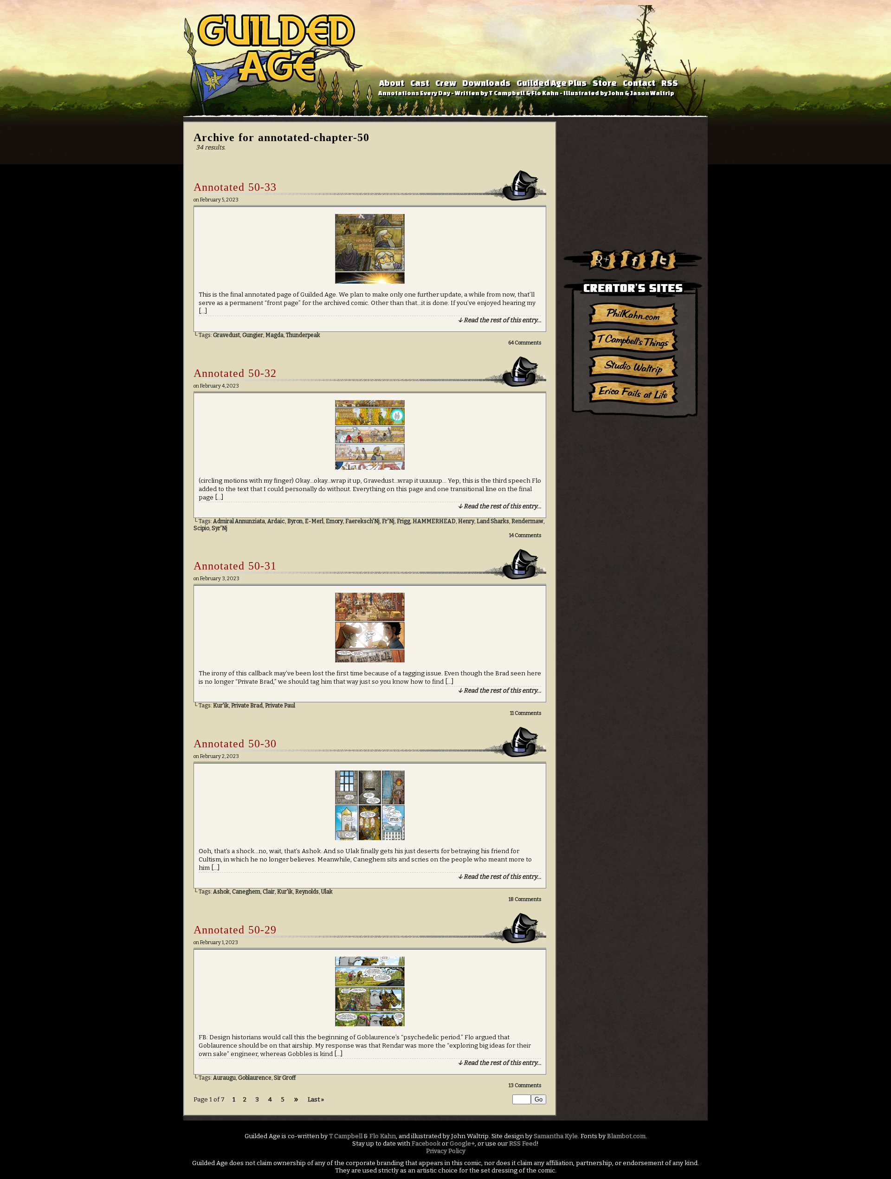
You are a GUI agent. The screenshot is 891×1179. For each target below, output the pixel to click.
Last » (316, 1099)
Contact (639, 82)
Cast (419, 82)
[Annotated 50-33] (370, 281)
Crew (445, 82)
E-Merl (314, 521)
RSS (669, 82)
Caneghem (246, 891)
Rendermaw (527, 521)
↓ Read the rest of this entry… (499, 320)
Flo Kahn (382, 1136)
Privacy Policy (445, 1151)
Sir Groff (285, 1078)
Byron (295, 521)
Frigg (403, 521)
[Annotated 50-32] (370, 468)
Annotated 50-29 (235, 930)
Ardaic (276, 521)
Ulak (327, 891)
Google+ (462, 1143)
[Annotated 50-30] (370, 838)
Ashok (221, 891)
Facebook (426, 1143)
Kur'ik (221, 705)
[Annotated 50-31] (370, 660)
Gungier (252, 335)
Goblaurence (254, 1078)
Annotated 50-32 (235, 373)
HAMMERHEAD (434, 521)
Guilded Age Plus (552, 82)
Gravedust (226, 335)
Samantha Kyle (556, 1136)
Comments (525, 343)
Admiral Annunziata (239, 521)
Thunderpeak (303, 335)
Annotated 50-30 (235, 744)
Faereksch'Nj (362, 521)
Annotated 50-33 (235, 187)
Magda (274, 335)
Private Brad (247, 705)
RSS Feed (522, 1143)
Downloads (486, 82)
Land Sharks (493, 521)
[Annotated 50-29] (370, 1024)
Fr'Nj (388, 521)
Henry (466, 521)
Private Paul (280, 705)
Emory (334, 521)
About (391, 82)
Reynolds (307, 891)
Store (605, 82)
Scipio (201, 528)
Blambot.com (626, 1136)
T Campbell (345, 1136)
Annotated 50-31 (235, 566)
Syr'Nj (219, 528)
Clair (269, 891)
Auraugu (224, 1078)
